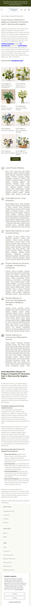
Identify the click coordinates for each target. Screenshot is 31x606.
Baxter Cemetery (24, 250)
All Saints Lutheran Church (20, 329)
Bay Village (26, 171)
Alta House (21, 344)
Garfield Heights (20, 185)
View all (15, 159)
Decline (14, 598)
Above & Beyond (17, 271)
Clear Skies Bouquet (7, 130)
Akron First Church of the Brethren (18, 323)
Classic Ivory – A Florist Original (21, 86)
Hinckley (27, 187)
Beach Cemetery (11, 252)
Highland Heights (16, 187)
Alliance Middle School (17, 287)
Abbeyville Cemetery (12, 238)
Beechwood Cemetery (12, 255)
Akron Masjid (10, 325)
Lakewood (8, 190)
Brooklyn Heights (24, 176)
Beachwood (9, 173)
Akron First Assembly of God (21, 322)
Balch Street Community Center (20, 348)
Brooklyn (14, 176)
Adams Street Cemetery (21, 240)
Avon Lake (17, 171)
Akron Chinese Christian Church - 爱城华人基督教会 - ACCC (18, 320)
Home (2, 16)
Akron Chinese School (18, 281)
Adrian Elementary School (20, 278)
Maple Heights (25, 190)
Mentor (13, 194)
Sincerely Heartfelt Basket (21, 153)
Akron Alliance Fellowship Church (19, 315)
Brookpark (9, 178)
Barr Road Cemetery (19, 248)
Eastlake (15, 183)
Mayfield (8, 192)
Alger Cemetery (22, 243)
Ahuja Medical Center (12, 203)
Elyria (22, 183)
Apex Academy (17, 292)
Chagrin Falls (25, 178)
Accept (15, 593)
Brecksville (19, 174)
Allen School (16, 285)
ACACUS (8, 271)
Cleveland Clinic (14, 218)
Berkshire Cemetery (18, 257)
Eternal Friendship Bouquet (21, 108)
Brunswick (16, 178)
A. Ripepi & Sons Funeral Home (18, 236)
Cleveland (8, 180)
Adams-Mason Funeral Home (15, 241)
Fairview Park (10, 185)
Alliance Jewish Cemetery (13, 247)
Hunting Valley (10, 188)
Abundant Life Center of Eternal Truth (18, 309)
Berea (7, 174)
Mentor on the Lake (23, 194)
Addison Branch (15, 276)
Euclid (28, 183)
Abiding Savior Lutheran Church (18, 308)
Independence (20, 188)
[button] (21, 10)
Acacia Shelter (10, 342)
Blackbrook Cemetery (23, 259)
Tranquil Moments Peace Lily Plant (7, 108)
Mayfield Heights (17, 192)
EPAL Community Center (17, 363)
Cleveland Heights (17, 180)
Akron (7, 171)
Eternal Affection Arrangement (6, 86)
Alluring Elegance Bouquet (21, 131)
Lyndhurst (16, 190)
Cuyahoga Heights (18, 181)
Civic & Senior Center (23, 358)
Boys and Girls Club (17, 351)
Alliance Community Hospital (14, 212)
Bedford (16, 173)
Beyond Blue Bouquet (8, 153)
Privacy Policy (19, 589)
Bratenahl (12, 174)
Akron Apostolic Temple (13, 316)
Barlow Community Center (14, 349)
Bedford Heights (24, 173)
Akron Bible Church (18, 318)
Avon (11, 171)
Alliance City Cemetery (23, 245)
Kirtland (27, 188)
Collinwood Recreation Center (15, 360)
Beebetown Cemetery (22, 254)
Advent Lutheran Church (14, 311)
